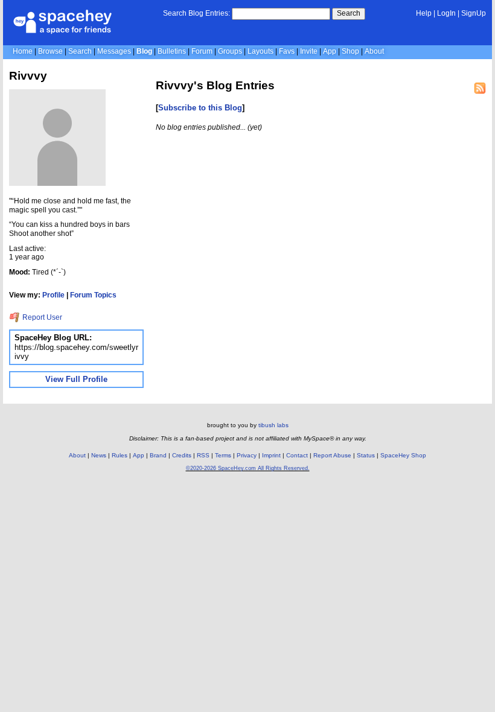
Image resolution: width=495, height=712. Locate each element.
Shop (350, 51)
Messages (114, 51)
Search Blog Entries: (196, 13)
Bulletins (172, 51)
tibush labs (273, 425)
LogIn (446, 13)
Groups (230, 51)
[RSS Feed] (480, 88)
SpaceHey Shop (403, 455)
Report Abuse (332, 455)
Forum (201, 51)
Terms (223, 455)
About (374, 51)
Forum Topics (93, 295)
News (98, 455)
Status (366, 455)
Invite (309, 51)
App (329, 51)
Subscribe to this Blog (200, 107)
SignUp (473, 13)
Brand (158, 455)
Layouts (260, 51)
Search (348, 13)
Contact (297, 455)
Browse (50, 51)
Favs (287, 51)
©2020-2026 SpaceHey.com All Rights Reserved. (248, 468)
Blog (144, 51)
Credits (181, 455)
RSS (203, 455)
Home (23, 51)
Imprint (271, 455)
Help (424, 13)
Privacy (247, 455)
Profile (53, 295)
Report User (41, 317)
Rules (119, 455)
